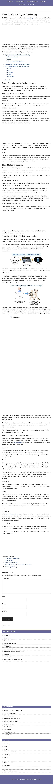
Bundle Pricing (8, 735)
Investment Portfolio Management (13, 659)
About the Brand (12, 57)
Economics (6, 757)
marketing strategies (12, 514)
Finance (6, 760)
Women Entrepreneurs (10, 732)
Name (4, 597)
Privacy (40, 779)
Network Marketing (9, 724)
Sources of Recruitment (10, 649)
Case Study (7, 754)
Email (4, 604)
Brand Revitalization (11, 562)
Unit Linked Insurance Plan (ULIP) (13, 710)
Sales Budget (7, 654)
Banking (6, 749)
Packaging (10, 72)
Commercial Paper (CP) (12, 558)
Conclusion (8, 80)
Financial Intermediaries (10, 643)
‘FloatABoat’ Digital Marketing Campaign (17, 64)
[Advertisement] (26, 34)
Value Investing (8, 729)
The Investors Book (26, 9)
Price (8, 70)
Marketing (6, 768)
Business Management (10, 752)
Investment (7, 765)
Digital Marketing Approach (15, 61)
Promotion (10, 76)
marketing (30, 18)
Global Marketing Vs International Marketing (18, 565)
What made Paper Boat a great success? (17, 66)
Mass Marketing (8, 727)
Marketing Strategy (11, 567)
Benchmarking (7, 646)
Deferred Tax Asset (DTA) (11, 721)
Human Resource (8, 763)
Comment (5, 579)
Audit (5, 746)
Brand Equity (9, 560)
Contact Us (31, 779)
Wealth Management (9, 713)
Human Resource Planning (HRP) (12, 718)
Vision (9, 59)
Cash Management (9, 657)
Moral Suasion (7, 641)
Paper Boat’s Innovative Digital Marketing (17, 55)
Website (4, 611)
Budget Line (7, 635)
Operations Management (10, 771)
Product (9, 68)
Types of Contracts (9, 716)
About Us (36, 779)
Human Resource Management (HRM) (14, 651)
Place (9, 74)
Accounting (7, 744)
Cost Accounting (8, 638)
